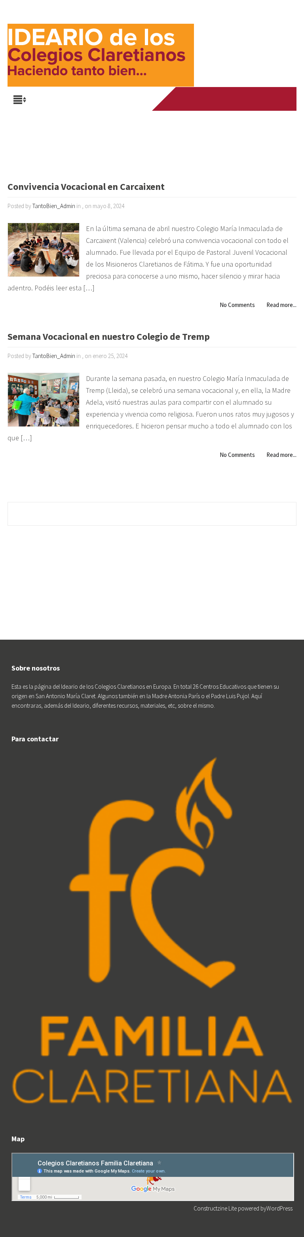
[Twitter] (195, 99)
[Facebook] (180, 99)
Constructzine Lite (216, 1208)
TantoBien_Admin (53, 206)
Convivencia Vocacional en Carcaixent (86, 187)
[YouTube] (210, 99)
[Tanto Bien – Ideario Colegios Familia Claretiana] (101, 43)
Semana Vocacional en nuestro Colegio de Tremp (109, 337)
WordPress (279, 1208)
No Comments (237, 305)
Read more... (281, 305)
